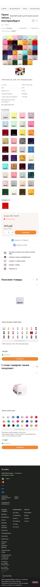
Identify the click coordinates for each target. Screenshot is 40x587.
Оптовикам (16, 521)
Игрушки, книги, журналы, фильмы (4, 544)
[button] (33, 279)
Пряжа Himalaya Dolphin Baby (11, 322)
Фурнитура (4, 539)
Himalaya (9, 28)
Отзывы (15, 524)
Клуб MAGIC (27, 512)
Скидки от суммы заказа (17, 261)
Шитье (3, 520)
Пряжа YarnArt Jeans (8, 410)
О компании (16, 515)
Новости (15, 518)
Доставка (16, 512)
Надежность (13, 269)
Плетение (4, 530)
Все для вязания (15, 8)
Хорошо (35, 582)
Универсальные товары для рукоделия (6, 557)
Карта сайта (16, 497)
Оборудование (6, 533)
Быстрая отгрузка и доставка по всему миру (22, 253)
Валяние (4, 523)
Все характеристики (7, 104)
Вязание (4, 514)
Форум (26, 515)
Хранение (4, 536)
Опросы (26, 518)
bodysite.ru (6, 504)
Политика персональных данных (6, 497)
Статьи (26, 521)
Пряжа (25, 8)
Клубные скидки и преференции (19, 257)
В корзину (25, 232)
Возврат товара (14, 265)
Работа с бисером (4, 526)
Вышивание (5, 517)
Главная (4, 8)
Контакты (16, 527)
